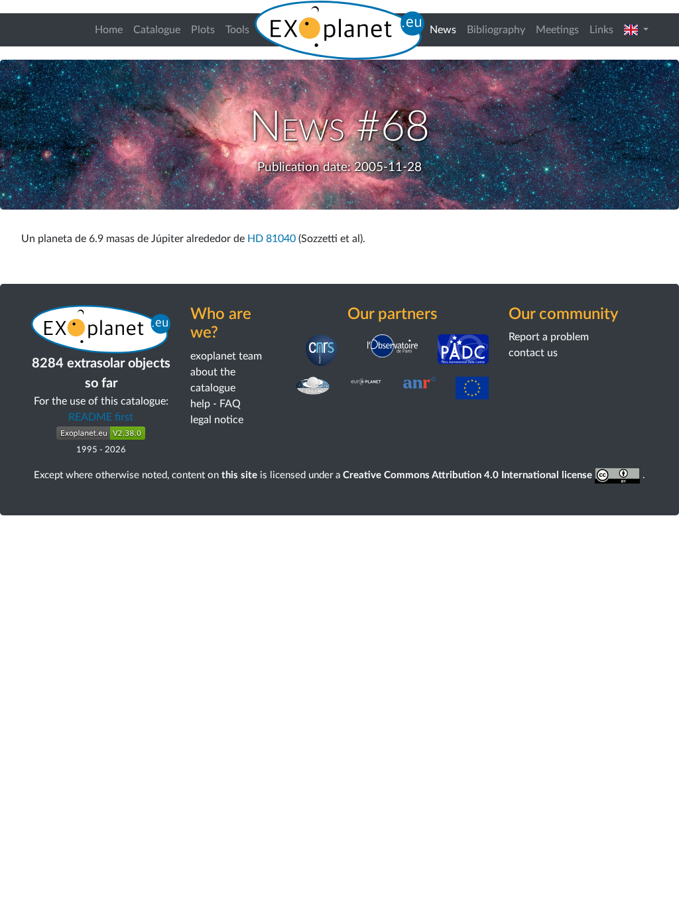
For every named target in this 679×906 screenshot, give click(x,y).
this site (239, 475)
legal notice (216, 420)
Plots (203, 30)
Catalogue (156, 30)
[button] (636, 30)
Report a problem (549, 337)
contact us (533, 353)
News (446, 29)
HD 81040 (271, 238)
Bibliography (496, 30)
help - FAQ (215, 404)
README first (100, 417)
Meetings (557, 30)
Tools (237, 30)
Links (601, 30)
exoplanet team (226, 356)
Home (109, 30)
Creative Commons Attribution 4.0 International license (469, 475)
